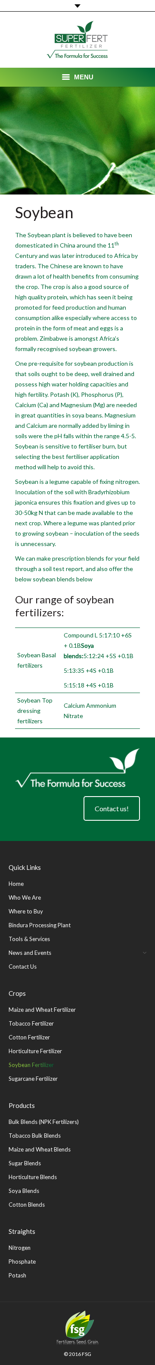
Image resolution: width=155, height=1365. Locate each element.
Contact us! (112, 808)
